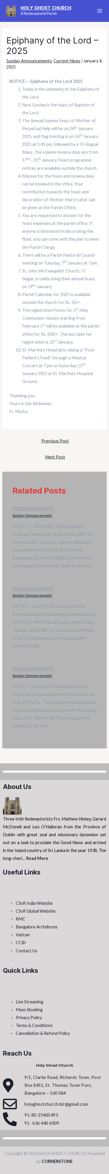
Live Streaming (29, 1001)
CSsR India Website (34, 903)
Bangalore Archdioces (37, 926)
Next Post (55, 456)
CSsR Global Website (36, 911)
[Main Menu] (100, 11)
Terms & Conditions (34, 1025)
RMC (20, 918)
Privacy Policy (29, 1017)
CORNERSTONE (57, 1161)
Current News (66, 60)
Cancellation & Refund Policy (43, 1033)
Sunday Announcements (29, 60)
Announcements (32, 508)
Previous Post (55, 440)
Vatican (23, 934)
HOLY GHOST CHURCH (46, 8)
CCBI (21, 942)
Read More (37, 858)
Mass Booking (29, 1009)
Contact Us (26, 950)
